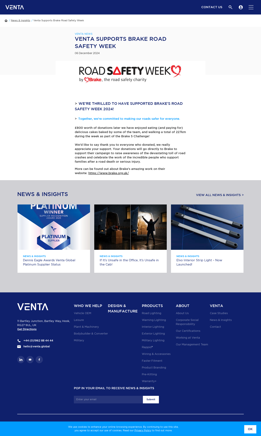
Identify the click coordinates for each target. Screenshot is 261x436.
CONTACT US (211, 7)
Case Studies (219, 313)
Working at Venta (188, 337)
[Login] (240, 7)
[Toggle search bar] (230, 7)
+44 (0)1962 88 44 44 (38, 340)
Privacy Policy (142, 430)
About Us (182, 313)
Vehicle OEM (82, 313)
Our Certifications (188, 331)
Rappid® (147, 347)
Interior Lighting (153, 327)
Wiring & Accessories (156, 354)
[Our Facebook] (39, 359)
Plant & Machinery (86, 327)
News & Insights (20, 20)
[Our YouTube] (30, 359)
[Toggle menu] (251, 7)
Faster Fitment (152, 361)
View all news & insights (218, 195)
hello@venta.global (36, 346)
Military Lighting (153, 340)
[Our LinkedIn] (20, 359)
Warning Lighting (154, 320)
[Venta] (14, 7)
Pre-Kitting (149, 374)
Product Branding (154, 367)
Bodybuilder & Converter (91, 333)
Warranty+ (149, 381)
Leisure (79, 320)
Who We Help (88, 306)
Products (152, 306)
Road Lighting (151, 313)
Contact (215, 327)
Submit (151, 399)
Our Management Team (192, 344)
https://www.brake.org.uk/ (108, 173)
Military (79, 340)
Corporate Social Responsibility (187, 322)
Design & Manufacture (123, 308)
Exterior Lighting (153, 333)
